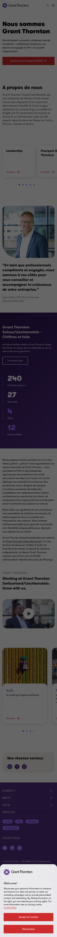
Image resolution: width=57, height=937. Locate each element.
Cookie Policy (10, 907)
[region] (28, 900)
